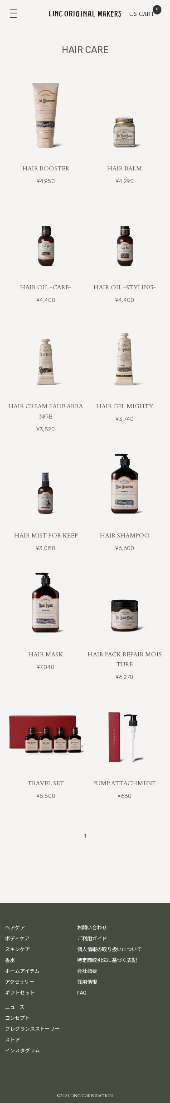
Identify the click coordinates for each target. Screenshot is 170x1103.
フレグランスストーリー (32, 1029)
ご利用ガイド (92, 939)
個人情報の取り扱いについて (109, 949)
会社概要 (87, 971)
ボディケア (17, 939)
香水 (10, 960)
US (133, 14)
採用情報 (87, 982)
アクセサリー (19, 982)
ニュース (14, 1007)
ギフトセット (20, 993)
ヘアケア (15, 928)
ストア (12, 1040)
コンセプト (17, 1018)
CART (147, 13)
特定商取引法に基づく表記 (107, 960)
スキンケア (17, 949)
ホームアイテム (22, 971)
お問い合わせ (92, 928)
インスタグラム (22, 1051)
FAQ (82, 993)
